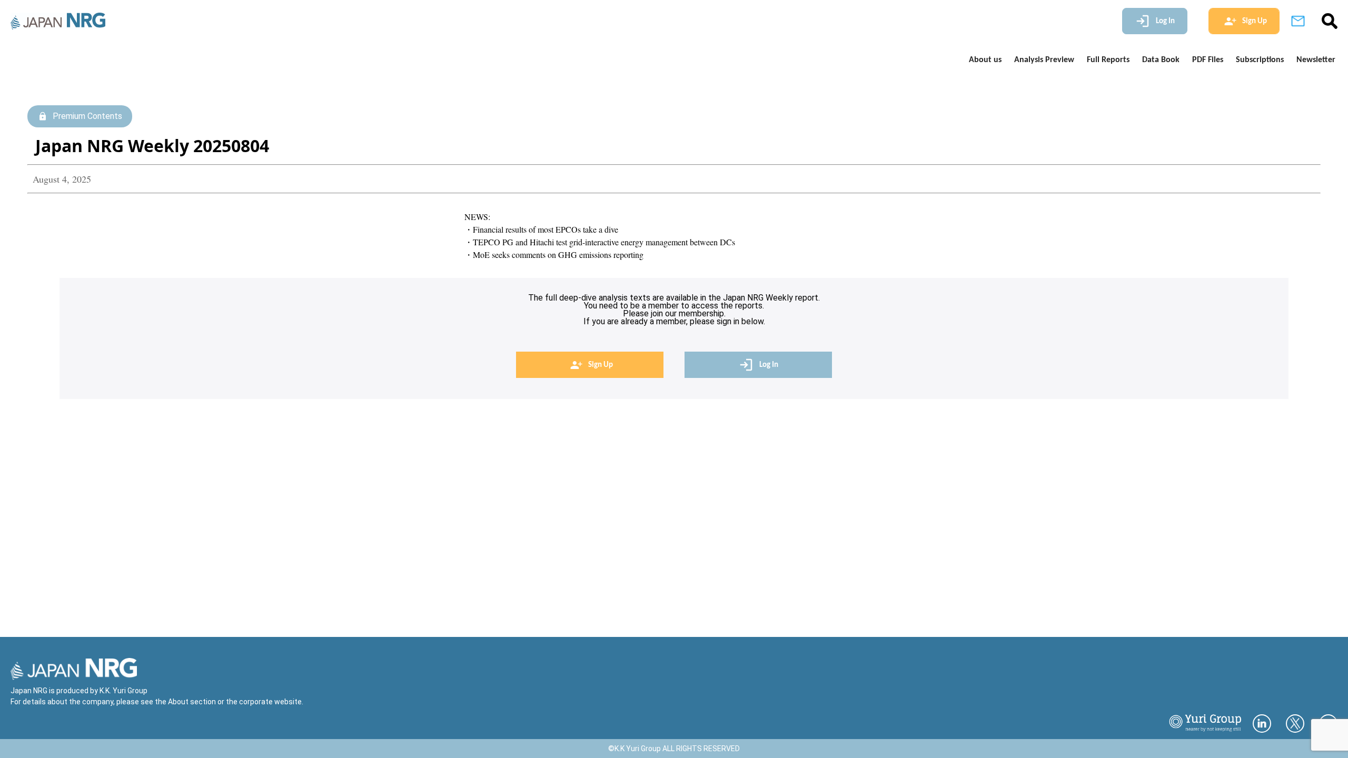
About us (985, 60)
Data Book (1161, 60)
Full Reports (1108, 60)
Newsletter (1315, 60)
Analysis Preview (1044, 60)
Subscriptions (1260, 60)
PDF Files (1207, 60)
